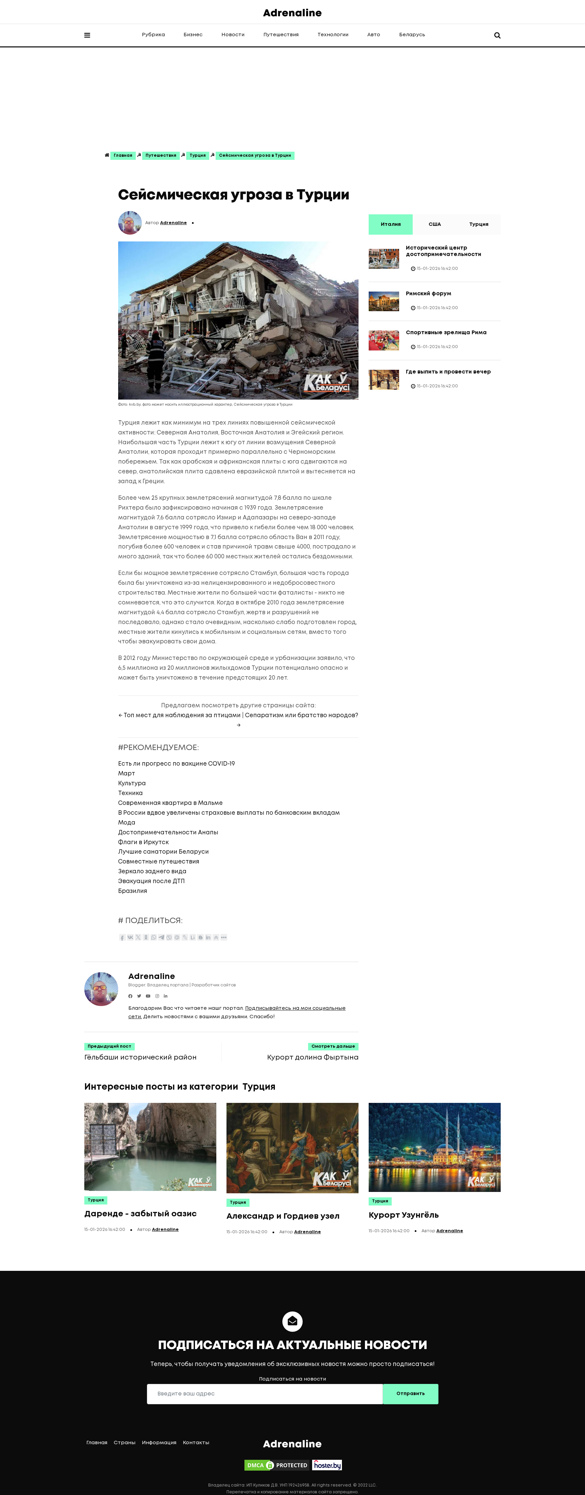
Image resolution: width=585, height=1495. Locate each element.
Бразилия (132, 891)
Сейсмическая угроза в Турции (255, 155)
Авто (373, 35)
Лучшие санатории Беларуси (163, 852)
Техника (130, 793)
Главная (123, 155)
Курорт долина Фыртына (313, 1057)
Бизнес (192, 35)
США (435, 224)
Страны (124, 1442)
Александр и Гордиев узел (283, 1216)
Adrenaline (173, 223)
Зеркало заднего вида (152, 871)
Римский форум (428, 293)
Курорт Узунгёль (404, 1215)
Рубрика (153, 35)
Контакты (196, 1442)
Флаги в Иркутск (143, 842)
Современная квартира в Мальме (170, 803)
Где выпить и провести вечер (448, 372)
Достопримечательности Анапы (168, 832)
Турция (198, 155)
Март (126, 773)
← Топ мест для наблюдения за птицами (179, 715)
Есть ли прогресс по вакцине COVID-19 (176, 764)
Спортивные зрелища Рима (446, 332)
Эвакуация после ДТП (151, 881)
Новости (232, 35)
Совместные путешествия (158, 861)
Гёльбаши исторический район (140, 1057)
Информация (159, 1442)
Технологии (333, 35)
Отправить (410, 1394)
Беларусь (412, 35)
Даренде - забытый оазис (140, 1214)
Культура (132, 783)
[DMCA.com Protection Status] (277, 1465)
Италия (391, 224)
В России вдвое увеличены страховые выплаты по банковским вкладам (229, 813)
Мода (126, 823)
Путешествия (281, 35)
